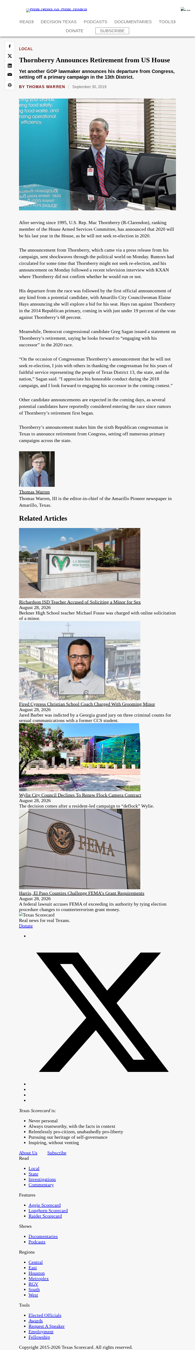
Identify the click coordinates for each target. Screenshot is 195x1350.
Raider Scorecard (45, 1216)
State (33, 1173)
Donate (74, 30)
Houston (37, 1273)
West (33, 1294)
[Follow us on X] (102, 1084)
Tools (166, 21)
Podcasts (95, 21)
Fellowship (39, 1337)
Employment (41, 1331)
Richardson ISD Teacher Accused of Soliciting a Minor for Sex (80, 602)
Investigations (42, 1179)
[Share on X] (10, 56)
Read (25, 21)
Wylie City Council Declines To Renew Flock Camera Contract (80, 795)
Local (26, 49)
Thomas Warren (45, 87)
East (33, 1267)
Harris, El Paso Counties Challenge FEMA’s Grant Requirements (81, 893)
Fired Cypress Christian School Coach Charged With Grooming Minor (87, 704)
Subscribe (112, 30)
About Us (28, 1152)
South (34, 1289)
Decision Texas (59, 21)
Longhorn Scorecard (48, 1210)
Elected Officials (45, 1315)
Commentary (41, 1184)
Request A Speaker (47, 1326)
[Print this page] (10, 85)
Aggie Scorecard (45, 1205)
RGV (33, 1284)
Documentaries (133, 21)
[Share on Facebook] (10, 46)
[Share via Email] (10, 75)
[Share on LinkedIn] (10, 65)
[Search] (185, 9)
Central (36, 1262)
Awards (36, 1320)
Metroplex (39, 1278)
